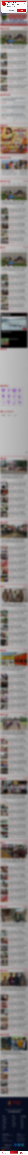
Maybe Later (11, 10)
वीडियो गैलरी (23, 1153)
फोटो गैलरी (4, 1153)
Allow (21, 10)
